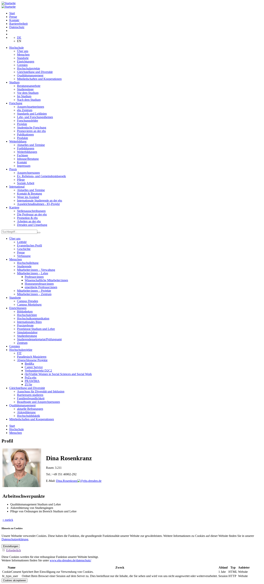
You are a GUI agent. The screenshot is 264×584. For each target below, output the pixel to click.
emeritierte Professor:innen (41, 287)
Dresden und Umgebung (32, 224)
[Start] (9, 3)
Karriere (14, 207)
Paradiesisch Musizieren (31, 356)
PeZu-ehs (30, 377)
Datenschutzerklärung (15, 539)
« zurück (8, 519)
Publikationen (25, 134)
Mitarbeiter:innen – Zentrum (34, 294)
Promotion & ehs (27, 218)
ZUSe (28, 384)
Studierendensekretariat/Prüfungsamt (39, 339)
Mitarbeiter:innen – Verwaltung (36, 269)
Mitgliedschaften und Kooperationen (39, 79)
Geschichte (24, 249)
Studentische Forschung (31, 127)
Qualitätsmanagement (30, 75)
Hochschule (16, 47)
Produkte (22, 138)
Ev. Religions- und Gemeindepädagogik (41, 176)
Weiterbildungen (27, 151)
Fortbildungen (25, 148)
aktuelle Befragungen (30, 408)
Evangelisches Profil (29, 245)
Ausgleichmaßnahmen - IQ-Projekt (38, 204)
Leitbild (21, 242)
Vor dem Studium (27, 92)
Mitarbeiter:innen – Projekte (34, 290)
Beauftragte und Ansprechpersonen (38, 401)
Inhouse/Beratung (28, 158)
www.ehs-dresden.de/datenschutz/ (70, 560)
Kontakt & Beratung (29, 193)
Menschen (23, 54)
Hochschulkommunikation (33, 318)
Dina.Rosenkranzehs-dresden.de (78, 480)
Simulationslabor (27, 332)
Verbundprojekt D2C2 (38, 370)
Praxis (13, 169)
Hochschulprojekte (28, 68)
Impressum (23, 165)
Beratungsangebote (28, 85)
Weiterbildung (17, 141)
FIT (19, 353)
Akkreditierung (26, 412)
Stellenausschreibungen (31, 211)
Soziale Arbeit (25, 183)
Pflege (21, 179)
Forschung (15, 103)
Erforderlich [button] (13, 550)
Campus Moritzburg (29, 304)
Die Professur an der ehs (32, 214)
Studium (14, 82)
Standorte (23, 58)
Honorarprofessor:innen (39, 283)
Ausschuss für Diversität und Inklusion (40, 391)
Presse (13, 16)
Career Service (34, 367)
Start (12, 13)
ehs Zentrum (24, 110)
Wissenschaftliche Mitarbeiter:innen (46, 280)
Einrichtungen (25, 61)
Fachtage (22, 155)
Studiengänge (25, 89)
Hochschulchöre (27, 315)
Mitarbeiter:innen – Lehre (32, 273)
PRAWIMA (32, 381)
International (17, 186)
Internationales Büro (29, 322)
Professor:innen (34, 276)
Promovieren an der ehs (31, 131)
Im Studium (24, 96)
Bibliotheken (25, 311)
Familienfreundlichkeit (30, 398)
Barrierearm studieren (30, 395)
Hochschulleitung (27, 262)
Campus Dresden (27, 301)
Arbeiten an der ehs (29, 221)
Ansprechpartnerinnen (30, 106)
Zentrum (22, 342)
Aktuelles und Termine (31, 145)
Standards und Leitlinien (32, 113)
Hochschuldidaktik (28, 415)
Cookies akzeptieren (14, 580)
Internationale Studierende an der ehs (39, 200)
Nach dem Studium (29, 99)
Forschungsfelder (27, 120)
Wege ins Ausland (28, 197)
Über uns (22, 51)
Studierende (24, 266)
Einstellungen (10, 546)
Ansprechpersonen (28, 172)
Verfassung (24, 256)
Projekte (22, 124)
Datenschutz (16, 27)
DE (19, 37)
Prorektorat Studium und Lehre (36, 329)
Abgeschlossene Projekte (32, 360)
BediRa (29, 363)
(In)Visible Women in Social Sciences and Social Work (58, 374)
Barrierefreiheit (18, 23)
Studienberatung (27, 335)
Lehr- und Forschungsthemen (35, 117)
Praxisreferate (25, 325)
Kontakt (14, 20)
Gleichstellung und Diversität (35, 72)
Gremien (22, 65)
